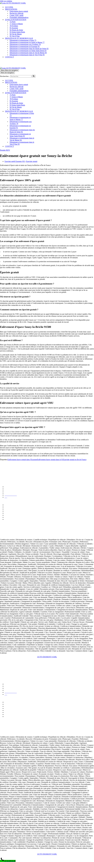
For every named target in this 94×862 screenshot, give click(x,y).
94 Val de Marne (16, 34)
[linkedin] (6, 536)
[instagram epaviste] (15, 536)
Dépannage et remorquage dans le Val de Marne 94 (28, 53)
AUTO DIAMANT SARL (10, 479)
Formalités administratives (19, 17)
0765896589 (8, 529)
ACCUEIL (9, 7)
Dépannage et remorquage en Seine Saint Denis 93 (28, 51)
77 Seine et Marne (16, 24)
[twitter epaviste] (2, 536)
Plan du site (9, 491)
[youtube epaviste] (10, 536)
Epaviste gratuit (31, 161)
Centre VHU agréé (16, 15)
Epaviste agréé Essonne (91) (15, 161)
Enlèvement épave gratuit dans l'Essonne (22, 460)
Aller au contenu (6, 1)
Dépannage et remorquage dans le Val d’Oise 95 (27, 55)
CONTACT (9, 57)
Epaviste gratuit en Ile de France (74, 460)
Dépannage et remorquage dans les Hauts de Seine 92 (29, 49)
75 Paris (12, 22)
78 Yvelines (14, 26)
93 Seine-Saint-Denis (17, 32)
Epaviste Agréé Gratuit (8, 467)
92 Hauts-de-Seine (16, 30)
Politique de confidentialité (14, 489)
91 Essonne (14, 28)
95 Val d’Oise (15, 36)
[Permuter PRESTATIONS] (40, 83)
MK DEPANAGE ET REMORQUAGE (15, 475)
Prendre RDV (5, 150)
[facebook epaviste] (19, 536)
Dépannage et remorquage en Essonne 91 (25, 46)
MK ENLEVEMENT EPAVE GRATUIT (15, 471)
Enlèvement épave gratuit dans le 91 (50, 460)
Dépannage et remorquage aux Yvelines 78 (25, 44)
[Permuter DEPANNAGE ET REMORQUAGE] (40, 111)
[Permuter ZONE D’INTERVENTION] (40, 93)
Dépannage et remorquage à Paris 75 (23, 40)
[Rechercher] (33, 76)
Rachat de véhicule (16, 13)
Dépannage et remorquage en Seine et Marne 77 (27, 42)
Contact (7, 493)
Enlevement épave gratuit (19, 11)
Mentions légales (11, 487)
